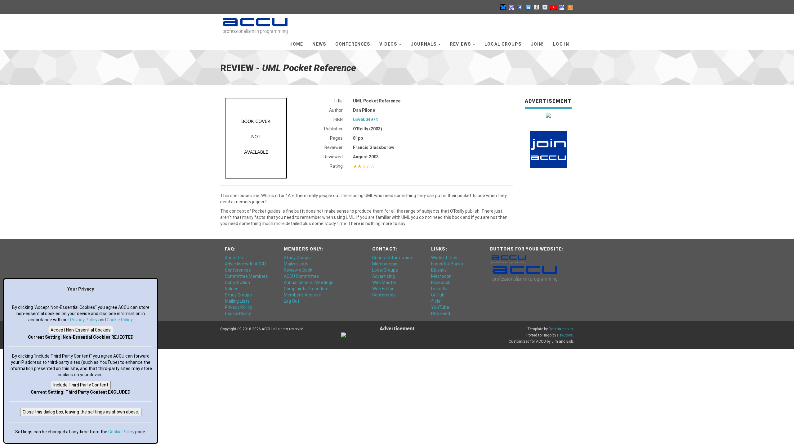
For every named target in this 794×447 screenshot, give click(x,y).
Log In (561, 44)
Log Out (291, 301)
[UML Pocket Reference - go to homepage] (255, 23)
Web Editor (383, 288)
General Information (392, 257)
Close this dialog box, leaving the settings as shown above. (81, 411)
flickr (436, 301)
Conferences (352, 44)
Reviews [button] (461, 44)
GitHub (437, 294)
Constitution (237, 282)
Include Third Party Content (80, 384)
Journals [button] (424, 44)
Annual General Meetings (308, 282)
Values (232, 288)
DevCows (565, 335)
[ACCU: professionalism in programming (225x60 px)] (525, 273)
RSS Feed (440, 313)
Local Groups (502, 44)
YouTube (440, 307)
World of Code (445, 257)
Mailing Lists (237, 301)
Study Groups (238, 294)
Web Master (384, 282)
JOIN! (537, 44)
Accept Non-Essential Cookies (81, 329)
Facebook (440, 282)
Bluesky (439, 270)
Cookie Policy (238, 313)
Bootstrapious (561, 329)
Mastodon (441, 276)
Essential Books (447, 263)
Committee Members (246, 276)
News (319, 44)
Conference (384, 294)
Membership (384, 263)
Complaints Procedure (306, 288)
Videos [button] (388, 44)
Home (296, 44)
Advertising (383, 276)
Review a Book (298, 270)
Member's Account (303, 294)
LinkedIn (439, 288)
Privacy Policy (238, 307)
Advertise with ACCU (245, 263)
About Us (234, 257)
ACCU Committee (301, 276)
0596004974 (365, 119)
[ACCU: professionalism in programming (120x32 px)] (508, 259)
